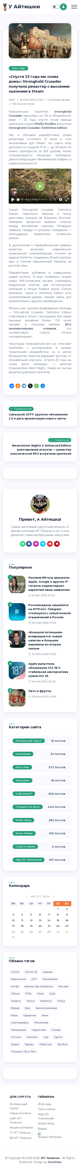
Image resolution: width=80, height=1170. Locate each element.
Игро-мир (18, 68)
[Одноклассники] (18, 386)
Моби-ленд (23, 820)
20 (40, 925)
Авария (47, 971)
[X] (30, 386)
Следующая (61, 440)
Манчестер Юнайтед (38, 986)
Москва (63, 986)
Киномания (23, 753)
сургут (58, 1036)
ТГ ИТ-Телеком (20, 1132)
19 (31, 925)
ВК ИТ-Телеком (20, 1138)
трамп (15, 1044)
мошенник (41, 1022)
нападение (18, 1029)
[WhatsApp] (36, 386)
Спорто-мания (25, 846)
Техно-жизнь (24, 833)
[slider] (32, 199)
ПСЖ (28, 993)
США (52, 993)
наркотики (39, 1029)
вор (27, 1008)
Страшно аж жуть (28, 806)
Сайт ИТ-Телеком (16, 1120)
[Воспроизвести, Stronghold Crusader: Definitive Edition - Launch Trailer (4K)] (13, 199)
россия (16, 1036)
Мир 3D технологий (29, 859)
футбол (62, 1044)
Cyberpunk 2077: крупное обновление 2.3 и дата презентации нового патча (38, 416)
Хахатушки (23, 780)
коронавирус (20, 1022)
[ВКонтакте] (12, 386)
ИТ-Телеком (50, 1158)
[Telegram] (24, 386)
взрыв (15, 1008)
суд (45, 1036)
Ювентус (46, 1000)
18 (22, 925)
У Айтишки (23, 6)
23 (67, 925)
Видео (42, 1128)
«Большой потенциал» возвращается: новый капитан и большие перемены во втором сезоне (45, 640)
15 (58, 920)
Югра (61, 1000)
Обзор (15, 993)
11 (22, 920)
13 (40, 920)
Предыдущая (23, 408)
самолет (32, 1036)
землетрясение (46, 1008)
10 (13, 920)
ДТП (34, 979)
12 (31, 920)
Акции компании (21, 1127)
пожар (56, 1029)
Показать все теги (23, 1051)
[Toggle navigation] (74, 7)
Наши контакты (20, 1113)
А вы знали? (24, 793)
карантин (29, 1015)
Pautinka (54, 1162)
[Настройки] (60, 199)
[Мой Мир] (43, 386)
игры (14, 1015)
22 (58, 925)
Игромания (50, 979)
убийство (45, 1044)
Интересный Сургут (29, 740)
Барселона (18, 979)
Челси (30, 1000)
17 (13, 925)
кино (45, 1015)
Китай (15, 986)
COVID (15, 971)
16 (66, 920)
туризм (29, 1044)
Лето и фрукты (39, 691)
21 (49, 925)
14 (48, 920)
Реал (40, 993)
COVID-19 (31, 971)
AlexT (12, 99)
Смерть (16, 1000)
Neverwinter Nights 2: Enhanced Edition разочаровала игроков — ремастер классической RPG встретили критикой (40, 449)
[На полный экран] (67, 199)
